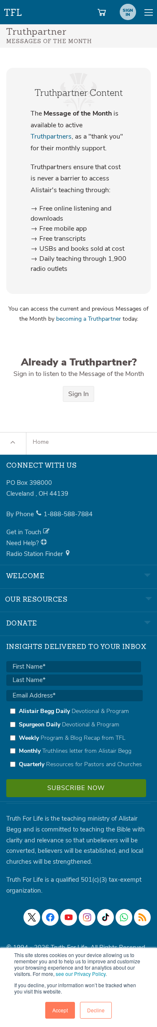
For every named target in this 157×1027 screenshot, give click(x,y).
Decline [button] (96, 1010)
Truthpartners (51, 136)
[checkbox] (74, 737)
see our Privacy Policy (81, 973)
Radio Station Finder (35, 554)
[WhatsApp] (124, 917)
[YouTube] (68, 917)
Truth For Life (13, 10)
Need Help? (23, 543)
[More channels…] (142, 917)
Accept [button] (60, 1010)
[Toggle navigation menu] (148, 12)
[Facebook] (50, 917)
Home (41, 442)
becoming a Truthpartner (88, 319)
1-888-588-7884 (68, 514)
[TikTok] (105, 917)
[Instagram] (87, 917)
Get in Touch (24, 532)
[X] (31, 917)
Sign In (78, 394)
